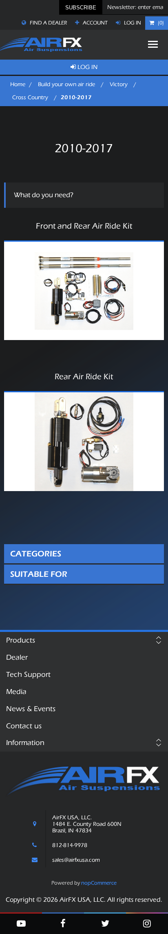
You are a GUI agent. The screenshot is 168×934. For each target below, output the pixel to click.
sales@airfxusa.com (76, 860)
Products (20, 640)
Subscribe (80, 7)
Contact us (24, 726)
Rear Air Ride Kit (84, 377)
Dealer (17, 657)
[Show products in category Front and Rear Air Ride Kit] (84, 291)
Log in (132, 23)
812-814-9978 (69, 845)
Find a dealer (48, 23)
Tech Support (28, 674)
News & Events (30, 709)
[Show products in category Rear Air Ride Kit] (84, 441)
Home (17, 84)
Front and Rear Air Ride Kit (84, 226)
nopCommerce (99, 883)
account (95, 23)
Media (16, 691)
